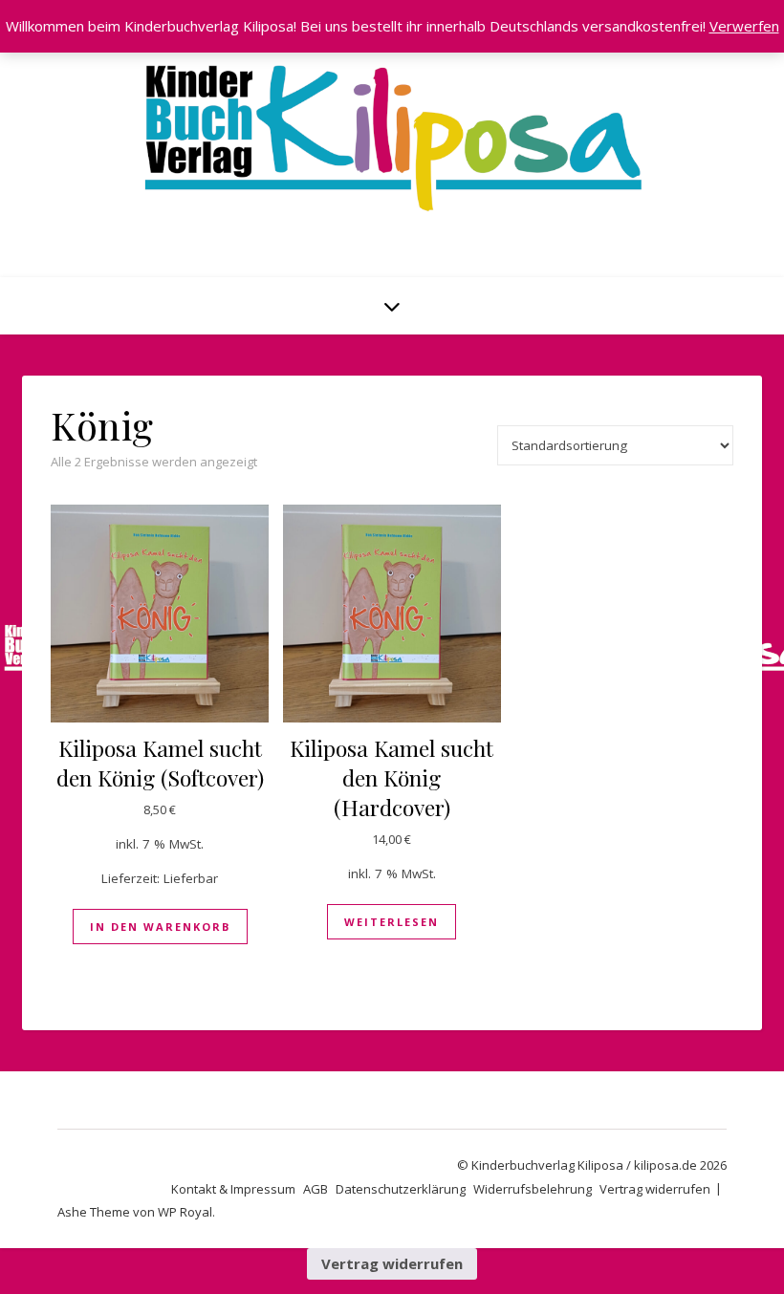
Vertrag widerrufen (654, 1188)
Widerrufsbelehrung (532, 1188)
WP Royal (185, 1211)
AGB (315, 1188)
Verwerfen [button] (744, 25)
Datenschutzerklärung (401, 1188)
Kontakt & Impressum (233, 1188)
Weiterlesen (391, 922)
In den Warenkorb (160, 926)
